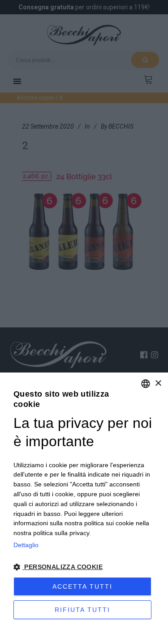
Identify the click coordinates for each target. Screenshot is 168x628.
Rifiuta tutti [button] (82, 609)
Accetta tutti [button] (82, 586)
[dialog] (84, 500)
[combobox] (145, 383)
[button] (84, 567)
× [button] (158, 383)
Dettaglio (26, 544)
